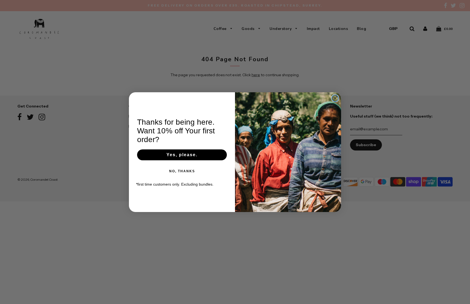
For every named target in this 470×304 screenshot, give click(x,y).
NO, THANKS (182, 171)
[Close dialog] (335, 98)
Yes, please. (181, 154)
